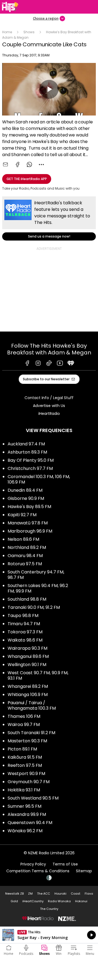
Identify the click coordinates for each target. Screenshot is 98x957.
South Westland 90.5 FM (33, 798)
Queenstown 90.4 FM (30, 822)
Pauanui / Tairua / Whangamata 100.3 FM (32, 705)
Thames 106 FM (24, 716)
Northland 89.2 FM (27, 547)
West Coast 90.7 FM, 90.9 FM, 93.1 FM (38, 675)
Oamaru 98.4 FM (25, 555)
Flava (89, 893)
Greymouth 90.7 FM (29, 782)
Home (7, 32)
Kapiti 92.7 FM (22, 515)
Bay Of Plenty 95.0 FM (31, 460)
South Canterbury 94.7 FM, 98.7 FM (36, 575)
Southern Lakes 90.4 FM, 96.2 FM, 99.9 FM (38, 588)
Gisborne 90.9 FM (26, 498)
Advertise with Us (49, 405)
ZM (30, 893)
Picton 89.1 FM (22, 749)
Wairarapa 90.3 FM (27, 648)
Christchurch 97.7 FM (30, 468)
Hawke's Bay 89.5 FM (29, 506)
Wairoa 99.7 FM (24, 724)
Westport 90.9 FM (26, 773)
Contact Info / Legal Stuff (49, 397)
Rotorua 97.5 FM (25, 564)
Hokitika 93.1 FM (24, 790)
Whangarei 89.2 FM (28, 686)
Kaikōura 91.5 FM (25, 757)
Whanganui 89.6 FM (28, 656)
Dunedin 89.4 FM (25, 490)
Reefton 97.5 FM (25, 765)
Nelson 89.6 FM (23, 539)
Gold (14, 901)
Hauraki (60, 893)
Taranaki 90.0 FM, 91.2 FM (34, 607)
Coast (75, 893)
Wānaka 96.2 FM (25, 831)
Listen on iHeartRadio (49, 935)
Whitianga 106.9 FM (28, 694)
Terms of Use (65, 864)
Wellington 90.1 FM (27, 664)
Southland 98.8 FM (27, 599)
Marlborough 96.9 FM (30, 531)
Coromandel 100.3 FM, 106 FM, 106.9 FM (39, 479)
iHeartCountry (33, 901)
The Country (49, 909)
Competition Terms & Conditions (37, 871)
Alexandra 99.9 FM (27, 814)
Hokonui (81, 901)
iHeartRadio (49, 413)
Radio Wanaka (59, 901)
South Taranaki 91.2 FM (31, 733)
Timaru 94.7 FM (24, 624)
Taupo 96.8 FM (23, 615)
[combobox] (41, 164)
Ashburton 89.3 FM (27, 452)
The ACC (43, 893)
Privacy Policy (33, 864)
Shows (29, 32)
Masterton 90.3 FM (27, 741)
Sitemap (84, 871)
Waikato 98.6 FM (25, 640)
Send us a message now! (49, 218)
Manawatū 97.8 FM (28, 523)
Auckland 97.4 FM (26, 444)
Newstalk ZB (14, 893)
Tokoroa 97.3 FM (25, 632)
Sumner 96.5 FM (24, 806)
